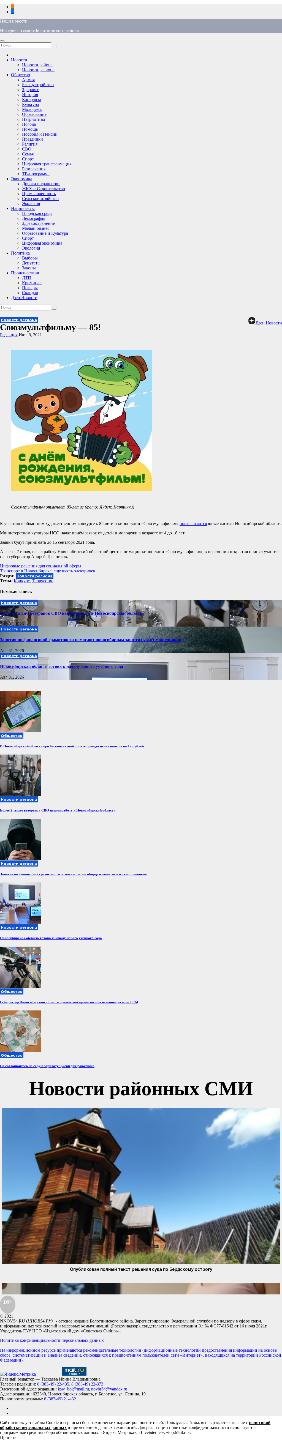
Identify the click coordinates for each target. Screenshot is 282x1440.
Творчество (42, 580)
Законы (29, 268)
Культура (30, 104)
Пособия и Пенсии (40, 134)
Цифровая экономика (42, 243)
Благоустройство (38, 84)
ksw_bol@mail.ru (73, 1389)
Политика (20, 253)
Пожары (30, 287)
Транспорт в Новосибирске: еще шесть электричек (47, 571)
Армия (28, 79)
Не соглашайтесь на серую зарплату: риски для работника (47, 1066)
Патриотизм (33, 119)
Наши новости (14, 21)
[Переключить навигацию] (2, 41)
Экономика (21, 178)
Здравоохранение (38, 223)
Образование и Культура (45, 233)
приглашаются (193, 523)
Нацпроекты (23, 208)
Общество (20, 74)
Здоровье (30, 89)
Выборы (30, 258)
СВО (26, 149)
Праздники (32, 139)
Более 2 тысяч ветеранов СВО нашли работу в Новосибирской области (71, 613)
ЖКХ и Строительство (43, 188)
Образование (34, 114)
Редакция (9, 334)
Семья (28, 154)
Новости (19, 60)
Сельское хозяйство (40, 198)
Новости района (37, 64)
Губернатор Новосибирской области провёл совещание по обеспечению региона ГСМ (69, 1002)
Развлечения (33, 168)
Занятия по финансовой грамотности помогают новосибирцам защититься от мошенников (90, 639)
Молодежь (32, 109)
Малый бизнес (35, 228)
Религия (29, 144)
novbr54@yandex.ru (109, 1389)
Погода (29, 124)
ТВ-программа (36, 173)
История (30, 94)
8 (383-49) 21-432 (60, 1399)
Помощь (30, 129)
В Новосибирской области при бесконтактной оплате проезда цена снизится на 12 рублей (72, 746)
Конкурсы (31, 99)
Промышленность (39, 193)
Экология (31, 203)
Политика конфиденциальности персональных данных (52, 1340)
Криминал (32, 282)
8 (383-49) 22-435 (53, 1384)
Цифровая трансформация (46, 164)
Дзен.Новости (24, 297)
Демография (33, 218)
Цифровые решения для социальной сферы (40, 566)
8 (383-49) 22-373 (87, 1384)
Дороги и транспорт (41, 183)
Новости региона (38, 69)
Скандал (30, 292)
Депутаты (31, 263)
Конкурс (22, 580)
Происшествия (25, 272)
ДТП (26, 277)
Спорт (28, 159)
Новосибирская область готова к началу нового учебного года (61, 666)
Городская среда (37, 213)
